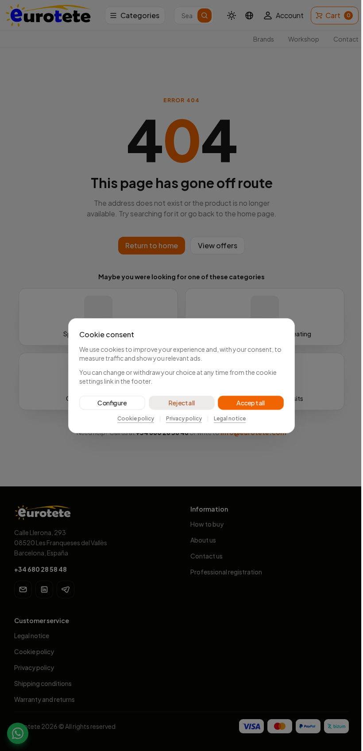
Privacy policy (181, 418)
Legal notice (227, 418)
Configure (109, 403)
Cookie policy (132, 418)
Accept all (247, 403)
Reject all (178, 403)
